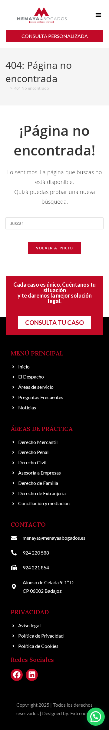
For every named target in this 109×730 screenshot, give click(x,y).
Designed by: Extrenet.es (68, 713)
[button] (98, 14)
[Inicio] (6, 88)
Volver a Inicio (54, 248)
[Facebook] (17, 675)
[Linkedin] (32, 675)
